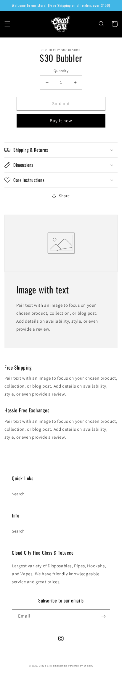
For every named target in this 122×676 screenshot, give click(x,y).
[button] (7, 23)
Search (18, 494)
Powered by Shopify (80, 665)
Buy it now (61, 120)
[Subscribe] (103, 616)
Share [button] (64, 195)
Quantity (61, 70)
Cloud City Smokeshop (53, 665)
